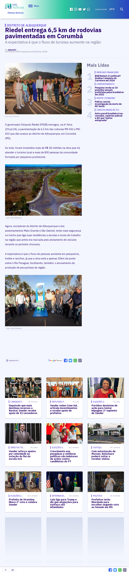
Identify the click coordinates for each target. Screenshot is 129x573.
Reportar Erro (14, 360)
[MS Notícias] (14, 6)
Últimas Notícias (16, 13)
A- (6, 570)
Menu (36, 6)
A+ (13, 570)
